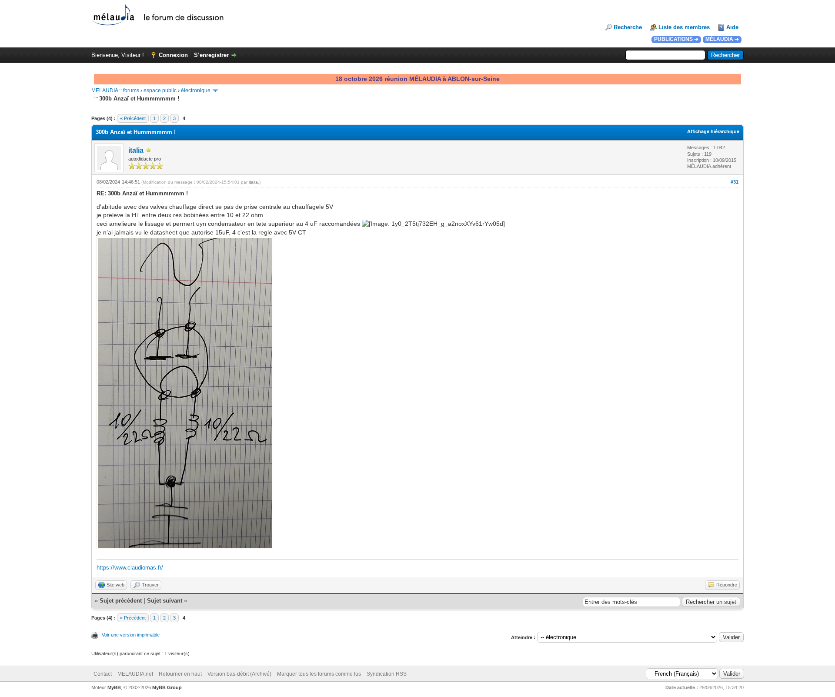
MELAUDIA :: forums (115, 90)
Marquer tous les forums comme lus (319, 674)
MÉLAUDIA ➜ (722, 39)
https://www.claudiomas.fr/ (130, 567)
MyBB (114, 687)
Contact (103, 674)
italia (136, 150)
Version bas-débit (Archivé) (239, 674)
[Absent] (148, 150)
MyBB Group (167, 687)
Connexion (173, 55)
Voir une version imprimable (131, 634)
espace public (160, 90)
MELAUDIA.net (135, 674)
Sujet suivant (164, 600)
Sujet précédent (121, 600)
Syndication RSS (387, 674)
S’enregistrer (211, 55)
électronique (195, 90)
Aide (732, 27)
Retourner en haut (180, 674)
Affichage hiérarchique (713, 131)
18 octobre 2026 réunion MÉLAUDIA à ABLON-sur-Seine (417, 78)
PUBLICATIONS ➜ (676, 39)
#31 (734, 181)
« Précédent (133, 118)
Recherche (628, 27)
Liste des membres (684, 27)
